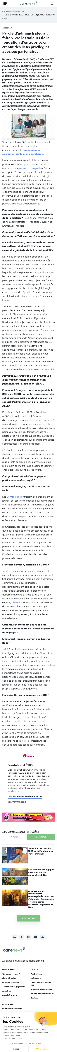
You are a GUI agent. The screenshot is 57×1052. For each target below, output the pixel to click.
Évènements (36, 978)
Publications (36, 974)
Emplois (34, 969)
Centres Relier (15, 496)
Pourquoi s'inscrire (10, 982)
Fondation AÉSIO (15, 11)
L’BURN (15, 602)
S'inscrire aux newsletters (42, 989)
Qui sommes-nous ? (11, 974)
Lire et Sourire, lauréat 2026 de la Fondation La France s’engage (40, 851)
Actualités (6, 991)
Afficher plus (29, 918)
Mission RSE (7, 1004)
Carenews (41, 837)
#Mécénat (7, 28)
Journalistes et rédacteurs (42, 993)
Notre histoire (8, 969)
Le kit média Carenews (12, 1008)
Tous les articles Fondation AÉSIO (25, 796)
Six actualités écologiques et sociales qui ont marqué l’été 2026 (41, 872)
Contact (34, 998)
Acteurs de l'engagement (13, 986)
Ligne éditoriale (9, 978)
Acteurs (15, 837)
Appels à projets (9, 995)
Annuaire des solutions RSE (41, 983)
